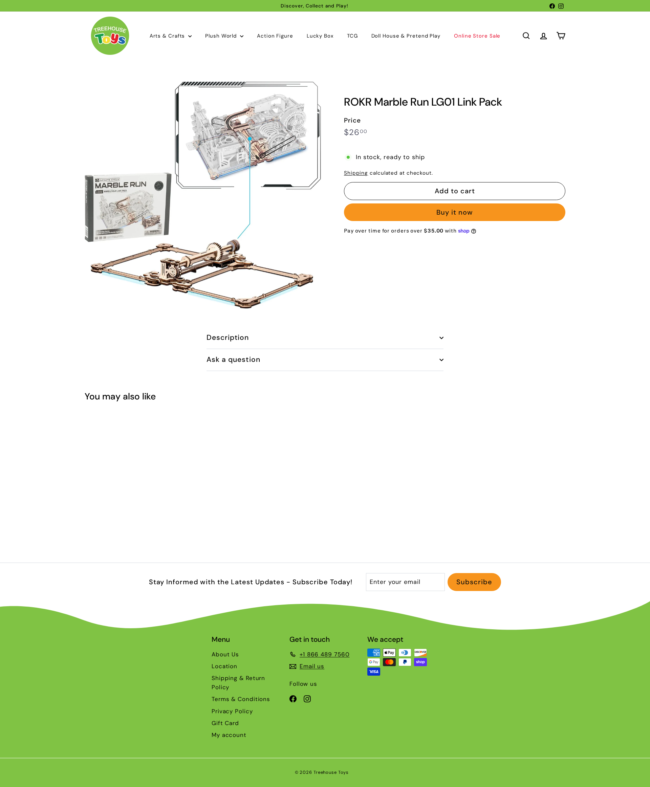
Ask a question (233, 359)
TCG (352, 35)
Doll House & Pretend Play (406, 35)
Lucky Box (320, 35)
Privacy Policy (232, 711)
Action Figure (275, 35)
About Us (225, 654)
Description (228, 337)
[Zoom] (203, 195)
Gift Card (225, 723)
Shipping (356, 173)
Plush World (221, 35)
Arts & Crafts (168, 35)
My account (229, 735)
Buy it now (454, 212)
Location (224, 666)
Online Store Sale (477, 35)
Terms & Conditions (241, 699)
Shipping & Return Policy (238, 682)
